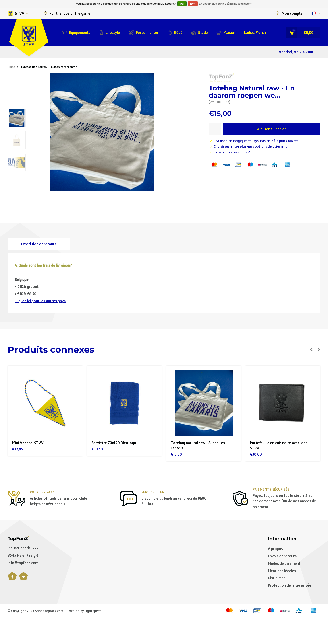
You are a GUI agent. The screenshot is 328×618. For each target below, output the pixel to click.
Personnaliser (147, 32)
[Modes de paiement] (214, 164)
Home (11, 66)
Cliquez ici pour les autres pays (40, 301)
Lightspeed (93, 611)
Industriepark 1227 (23, 548)
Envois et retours (282, 556)
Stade (203, 32)
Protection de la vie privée (289, 585)
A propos (275, 548)
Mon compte (292, 13)
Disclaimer (276, 578)
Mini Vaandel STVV (28, 443)
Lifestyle (113, 32)
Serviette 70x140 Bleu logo (113, 443)
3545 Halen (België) (23, 555)
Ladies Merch (255, 32)
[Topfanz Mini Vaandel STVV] (45, 403)
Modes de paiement (284, 563)
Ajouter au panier (271, 129)
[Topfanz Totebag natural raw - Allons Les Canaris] (204, 403)
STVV (19, 13)
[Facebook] (12, 578)
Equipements (79, 32)
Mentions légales (282, 571)
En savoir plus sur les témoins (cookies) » (225, 3)
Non (192, 3)
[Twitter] (23, 578)
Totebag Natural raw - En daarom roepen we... (50, 66)
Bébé (178, 32)
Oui (182, 3)
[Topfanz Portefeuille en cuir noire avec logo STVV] (283, 403)
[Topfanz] (221, 77)
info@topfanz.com (23, 563)
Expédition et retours (38, 244)
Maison (229, 32)
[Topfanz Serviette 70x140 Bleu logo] (124, 403)
